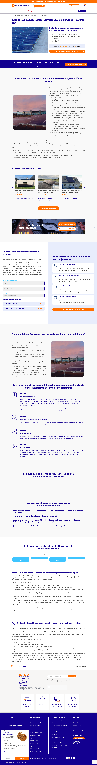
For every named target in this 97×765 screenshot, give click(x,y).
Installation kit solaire (35, 743)
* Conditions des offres (57, 734)
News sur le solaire (34, 740)
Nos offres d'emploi (77, 725)
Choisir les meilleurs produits (36, 732)
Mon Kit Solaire (16, 15)
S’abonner (72, 676)
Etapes (58, 62)
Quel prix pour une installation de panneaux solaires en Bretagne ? (39, 526)
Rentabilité (39, 62)
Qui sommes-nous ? (78, 730)
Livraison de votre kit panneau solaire (60, 720)
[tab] (48, 511)
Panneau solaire (12, 722)
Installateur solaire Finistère (39, 558)
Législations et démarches (36, 738)
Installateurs (17, 62)
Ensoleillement (49, 62)
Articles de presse (77, 720)
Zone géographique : (9, 292)
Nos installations (28, 62)
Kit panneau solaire (13, 720)
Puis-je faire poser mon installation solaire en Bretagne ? (35, 516)
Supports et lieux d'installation (37, 746)
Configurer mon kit (39, 5)
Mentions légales (55, 722)
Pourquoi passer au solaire (36, 722)
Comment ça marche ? (35, 720)
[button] (67, 51)
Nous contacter (79, 738)
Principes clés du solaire (35, 725)
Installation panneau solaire (33, 15)
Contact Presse (76, 722)
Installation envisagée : (10, 280)
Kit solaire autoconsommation (16, 725)
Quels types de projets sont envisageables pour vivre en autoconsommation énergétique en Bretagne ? (48, 511)
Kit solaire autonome (13, 728)
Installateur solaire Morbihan (76, 558)
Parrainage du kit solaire (78, 728)
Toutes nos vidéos (34, 748)
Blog (22, 15)
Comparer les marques (35, 735)
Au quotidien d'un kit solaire (36, 751)
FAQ (37, 66)
